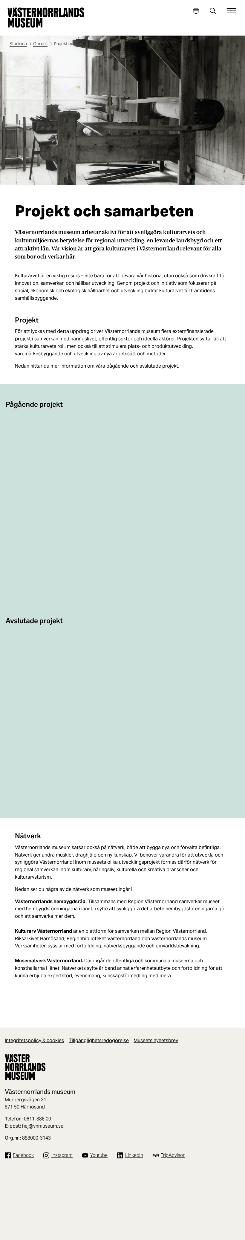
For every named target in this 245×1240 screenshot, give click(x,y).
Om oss (40, 43)
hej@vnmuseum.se (42, 1126)
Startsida (18, 43)
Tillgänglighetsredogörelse (99, 1040)
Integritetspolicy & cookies (34, 1040)
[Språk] (196, 11)
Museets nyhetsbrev (156, 1040)
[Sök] (213, 11)
